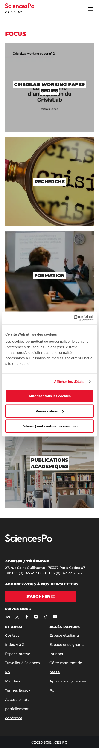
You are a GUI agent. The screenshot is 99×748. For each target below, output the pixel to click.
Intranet (56, 654)
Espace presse (17, 654)
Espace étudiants (65, 635)
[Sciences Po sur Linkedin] (8, 617)
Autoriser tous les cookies (50, 396)
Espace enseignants (67, 644)
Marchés (12, 681)
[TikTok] (46, 617)
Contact (12, 635)
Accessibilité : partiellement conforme (17, 708)
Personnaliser (47, 411)
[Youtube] (55, 617)
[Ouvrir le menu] (90, 9)
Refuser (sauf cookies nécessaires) (49, 426)
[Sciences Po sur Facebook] (27, 617)
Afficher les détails (69, 381)
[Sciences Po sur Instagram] (36, 617)
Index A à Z (14, 644)
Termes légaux (17, 690)
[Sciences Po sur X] (17, 617)
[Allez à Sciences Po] (28, 540)
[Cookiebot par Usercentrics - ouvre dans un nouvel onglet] (73, 318)
